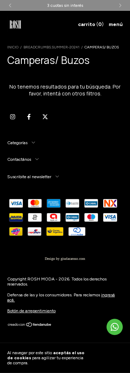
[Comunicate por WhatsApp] (115, 327)
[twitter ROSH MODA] (45, 116)
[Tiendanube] (29, 325)
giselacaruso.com (73, 259)
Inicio (12, 47)
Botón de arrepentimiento (31, 310)
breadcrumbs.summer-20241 (51, 47)
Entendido (109, 357)
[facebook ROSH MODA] (28, 116)
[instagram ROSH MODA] (12, 116)
